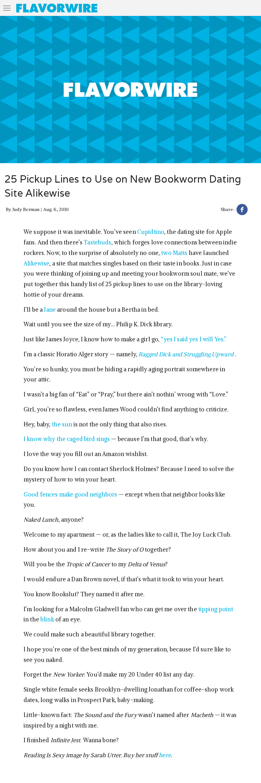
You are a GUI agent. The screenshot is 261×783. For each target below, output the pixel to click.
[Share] (242, 210)
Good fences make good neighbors (70, 494)
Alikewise (36, 263)
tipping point (215, 609)
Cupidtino (150, 232)
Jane (50, 309)
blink (47, 619)
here (165, 755)
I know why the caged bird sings (67, 439)
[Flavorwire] (56, 8)
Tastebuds (97, 242)
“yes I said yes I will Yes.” (193, 339)
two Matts (174, 253)
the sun (62, 424)
